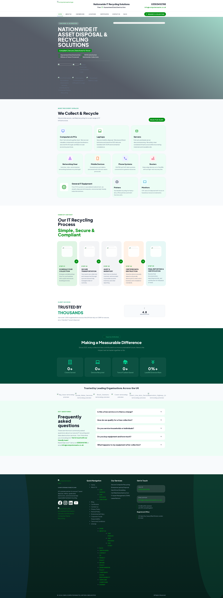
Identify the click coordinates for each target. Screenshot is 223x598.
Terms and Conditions (98, 521)
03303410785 (158, 4)
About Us (68, 14)
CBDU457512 (91, 595)
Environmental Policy (97, 514)
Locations (92, 14)
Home (60, 14)
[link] (74, 138)
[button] (68, 14)
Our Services (80, 14)
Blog (125, 14)
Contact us (116, 14)
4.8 (144, 312)
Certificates (104, 14)
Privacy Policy (95, 509)
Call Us (140, 487)
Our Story (103, 499)
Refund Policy (95, 512)
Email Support (142, 497)
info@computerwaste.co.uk (73, 445)
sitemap (93, 524)
